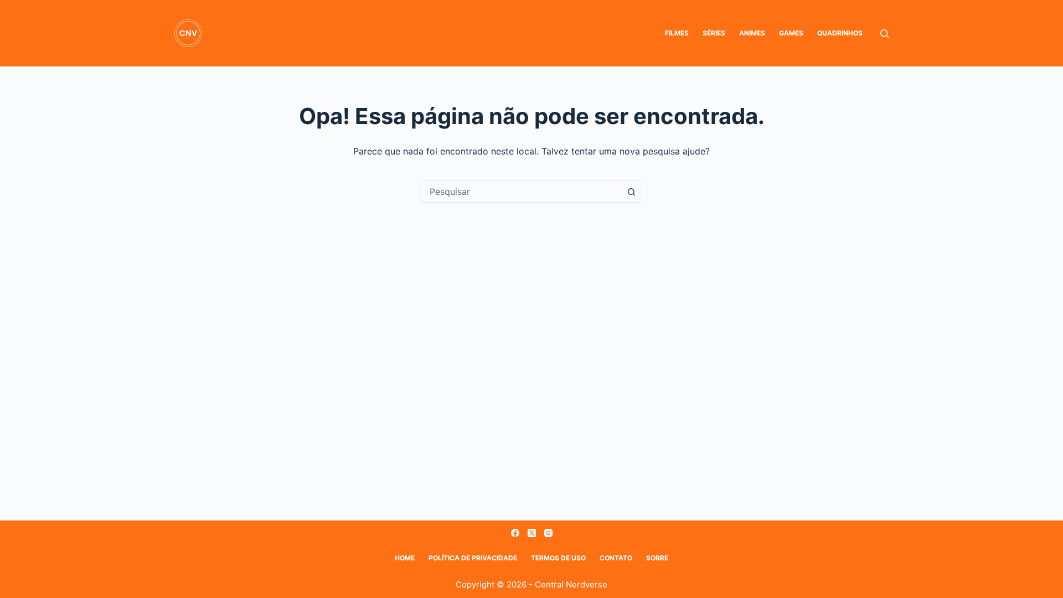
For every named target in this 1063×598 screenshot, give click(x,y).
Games (791, 33)
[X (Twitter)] (532, 533)
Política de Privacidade (473, 558)
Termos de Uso (558, 558)
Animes (752, 33)
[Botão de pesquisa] (631, 191)
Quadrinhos (840, 33)
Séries (714, 33)
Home (405, 558)
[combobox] (521, 192)
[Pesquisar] (884, 33)
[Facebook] (515, 533)
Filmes (677, 33)
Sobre (657, 558)
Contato (616, 558)
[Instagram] (548, 533)
